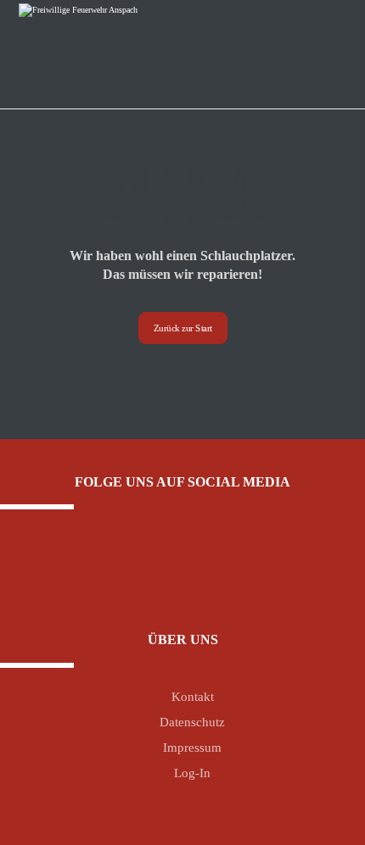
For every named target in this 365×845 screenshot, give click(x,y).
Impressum (192, 747)
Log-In (192, 773)
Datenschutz (192, 722)
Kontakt (192, 696)
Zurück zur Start (182, 327)
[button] (169, 563)
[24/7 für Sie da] (97, 47)
